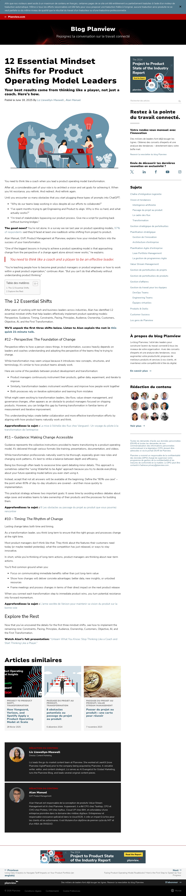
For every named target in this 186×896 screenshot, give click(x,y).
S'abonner (173, 882)
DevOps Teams (141, 292)
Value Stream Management (144, 264)
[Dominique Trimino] (135, 420)
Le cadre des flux (141, 215)
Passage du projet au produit (147, 210)
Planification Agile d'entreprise (146, 248)
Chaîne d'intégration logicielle (146, 194)
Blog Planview (93, 29)
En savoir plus (140, 371)
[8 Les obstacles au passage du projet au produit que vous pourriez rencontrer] (62, 681)
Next (142, 873)
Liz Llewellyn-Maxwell (50, 100)
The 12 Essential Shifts (18, 287)
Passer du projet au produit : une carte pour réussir (100, 709)
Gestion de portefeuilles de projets (148, 270)
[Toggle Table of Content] (34, 283)
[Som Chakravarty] (155, 420)
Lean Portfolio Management (147, 253)
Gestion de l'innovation (145, 237)
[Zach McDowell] (164, 400)
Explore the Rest (15, 291)
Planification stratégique (143, 232)
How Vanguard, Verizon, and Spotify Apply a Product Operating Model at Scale (20, 712)
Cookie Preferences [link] (71, 891)
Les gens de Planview (141, 320)
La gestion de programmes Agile (150, 258)
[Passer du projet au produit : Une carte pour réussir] (102, 681)
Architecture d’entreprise (146, 242)
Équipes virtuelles (142, 302)
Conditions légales (33, 891)
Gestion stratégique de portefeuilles (149, 226)
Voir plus (135, 426)
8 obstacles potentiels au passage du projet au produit (60, 710)
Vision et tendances (140, 200)
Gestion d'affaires (139, 281)
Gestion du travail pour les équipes (148, 287)
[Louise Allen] (145, 400)
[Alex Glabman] (164, 420)
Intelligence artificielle (144, 205)
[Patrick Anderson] (155, 400)
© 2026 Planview (12, 890)
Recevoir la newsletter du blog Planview (148, 154)
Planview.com (16, 17)
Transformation (141, 220)
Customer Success (140, 314)
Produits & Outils (139, 308)
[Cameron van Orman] (145, 420)
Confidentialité (52, 891)
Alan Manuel (73, 100)
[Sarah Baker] (155, 410)
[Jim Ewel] (135, 410)
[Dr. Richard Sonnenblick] (164, 410)
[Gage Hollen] (145, 410)
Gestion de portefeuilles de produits (149, 276)
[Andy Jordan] (135, 400)
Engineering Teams (143, 297)
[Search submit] (180, 101)
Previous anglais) (39, 873)
